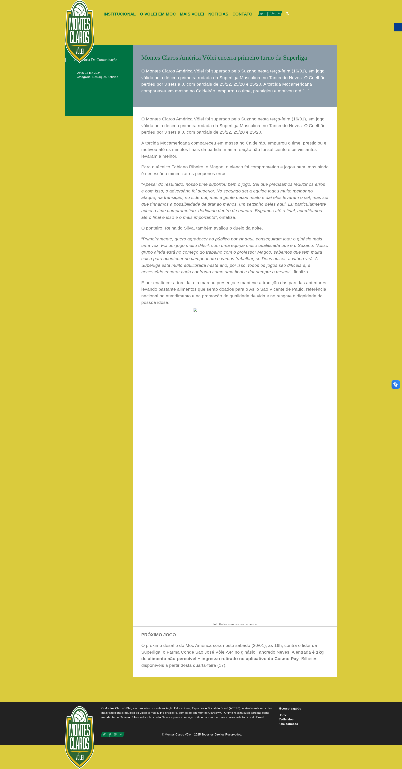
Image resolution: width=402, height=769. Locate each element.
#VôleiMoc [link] (286, 719)
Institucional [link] (120, 14)
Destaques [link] (99, 77)
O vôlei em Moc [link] (158, 14)
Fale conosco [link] (288, 723)
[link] (79, 31)
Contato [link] (242, 14)
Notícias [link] (218, 14)
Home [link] (283, 715)
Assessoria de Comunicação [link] (95, 60)
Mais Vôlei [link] (192, 14)
